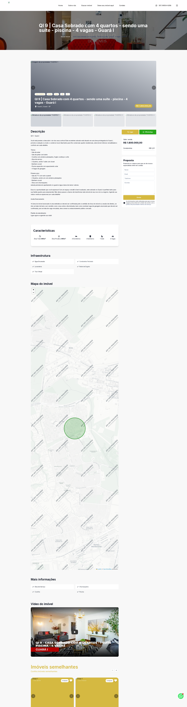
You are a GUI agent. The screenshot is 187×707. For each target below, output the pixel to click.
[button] (33, 88)
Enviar (139, 197)
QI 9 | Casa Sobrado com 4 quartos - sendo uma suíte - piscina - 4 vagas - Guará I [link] (99, 36)
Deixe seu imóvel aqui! (105, 5)
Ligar (131, 132)
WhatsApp (149, 132)
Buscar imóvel (86, 5)
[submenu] (177, 5)
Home (60, 5)
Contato (122, 5)
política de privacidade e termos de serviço (138, 204)
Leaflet (99, 569)
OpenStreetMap (107, 569)
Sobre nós (72, 5)
